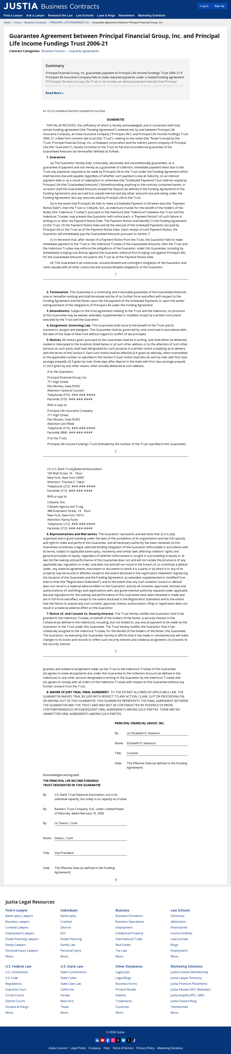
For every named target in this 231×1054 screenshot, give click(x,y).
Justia (7, 22)
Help (107, 1048)
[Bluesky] (123, 1040)
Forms (17, 22)
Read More (53, 93)
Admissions (178, 922)
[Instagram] (113, 1040)
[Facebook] (108, 1040)
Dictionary (177, 916)
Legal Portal (78, 1048)
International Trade (129, 939)
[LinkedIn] (97, 1040)
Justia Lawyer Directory (186, 978)
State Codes (68, 978)
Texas (64, 1007)
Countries (122, 1007)
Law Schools (85, 15)
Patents (121, 995)
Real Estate (123, 945)
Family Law (67, 945)
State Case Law (70, 984)
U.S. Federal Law (18, 966)
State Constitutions (73, 972)
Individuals (69, 910)
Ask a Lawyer (35, 15)
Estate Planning (71, 939)
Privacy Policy (145, 1048)
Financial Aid (179, 927)
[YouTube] (102, 1040)
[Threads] (118, 1040)
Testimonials (179, 1007)
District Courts (15, 1001)
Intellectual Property (129, 933)
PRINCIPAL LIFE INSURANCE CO (69, 22)
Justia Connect (57, 1048)
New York (67, 1001)
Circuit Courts (14, 995)
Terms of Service (123, 1048)
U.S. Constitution (16, 972)
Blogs (174, 945)
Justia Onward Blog (184, 1001)
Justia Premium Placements (189, 984)
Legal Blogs (123, 978)
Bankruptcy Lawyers (19, 916)
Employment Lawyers (19, 933)
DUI (63, 933)
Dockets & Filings (17, 1007)
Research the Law (60, 15)
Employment (124, 927)
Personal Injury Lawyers (21, 951)
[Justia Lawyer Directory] (134, 1040)
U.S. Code (11, 978)
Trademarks (124, 1001)
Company (94, 1048)
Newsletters (127, 15)
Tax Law (121, 951)
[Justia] (21, 6)
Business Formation (129, 916)
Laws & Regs (106, 15)
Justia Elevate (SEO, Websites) (190, 989)
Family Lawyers (15, 945)
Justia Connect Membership (189, 972)
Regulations (13, 984)
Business (122, 910)
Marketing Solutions (151, 15)
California (67, 989)
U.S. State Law (71, 966)
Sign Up (219, 6)
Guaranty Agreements (84, 51)
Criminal (66, 922)
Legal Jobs (123, 972)
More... (9, 956)
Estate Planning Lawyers (22, 939)
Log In (204, 6)
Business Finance (53, 51)
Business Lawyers (17, 922)
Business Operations (130, 922)
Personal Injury (70, 951)
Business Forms (126, 984)
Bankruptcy (68, 916)
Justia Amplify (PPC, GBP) (187, 995)
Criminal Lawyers (17, 927)
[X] (129, 1040)
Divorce (65, 927)
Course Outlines (181, 933)
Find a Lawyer (13, 15)
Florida (65, 995)
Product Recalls (126, 989)
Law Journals (179, 939)
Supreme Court (15, 989)
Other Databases (129, 966)
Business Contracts (36, 22)
